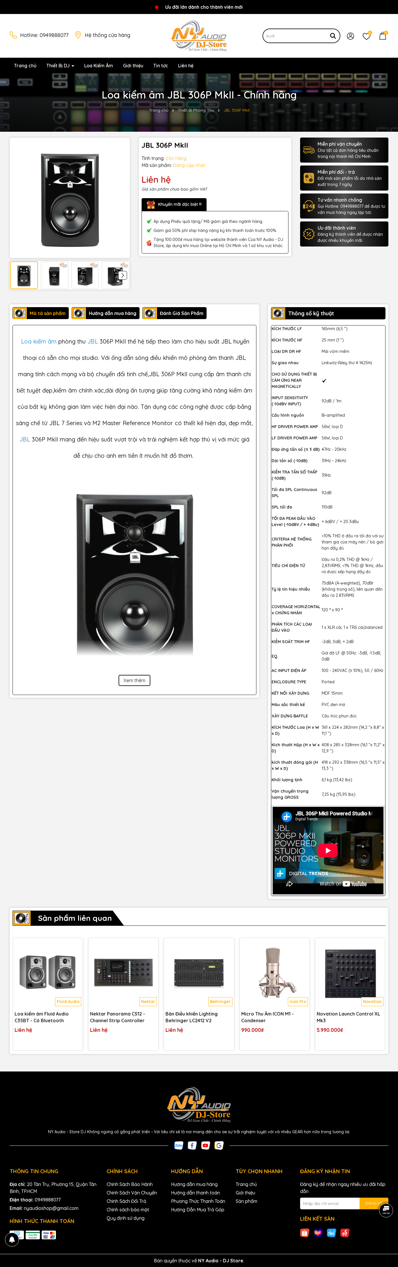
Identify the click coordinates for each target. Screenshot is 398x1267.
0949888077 (54, 35)
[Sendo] (345, 1232)
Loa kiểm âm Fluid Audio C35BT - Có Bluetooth (42, 1017)
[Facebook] (192, 1145)
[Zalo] (179, 1145)
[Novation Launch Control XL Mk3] (350, 973)
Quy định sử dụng (126, 1218)
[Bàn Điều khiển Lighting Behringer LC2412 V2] (199, 973)
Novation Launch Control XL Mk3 (348, 1017)
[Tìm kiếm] (333, 36)
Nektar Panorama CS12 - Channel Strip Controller (117, 1017)
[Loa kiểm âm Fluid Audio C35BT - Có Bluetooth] (48, 973)
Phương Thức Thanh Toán (198, 1201)
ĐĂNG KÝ (374, 1203)
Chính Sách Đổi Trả (126, 1201)
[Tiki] (331, 1232)
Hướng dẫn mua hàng (194, 1184)
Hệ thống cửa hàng (107, 35)
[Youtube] (205, 1145)
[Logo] (199, 35)
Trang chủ (25, 65)
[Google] (219, 1145)
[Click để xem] (69, 197)
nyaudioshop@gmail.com (51, 1208)
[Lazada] (318, 1232)
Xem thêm (134, 680)
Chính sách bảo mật (128, 1210)
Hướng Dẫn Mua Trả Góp (197, 1210)
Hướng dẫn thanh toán (195, 1193)
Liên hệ (185, 65)
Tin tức (160, 65)
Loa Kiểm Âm (98, 65)
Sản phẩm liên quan (75, 918)
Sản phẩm (246, 1201)
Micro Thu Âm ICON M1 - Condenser (267, 1017)
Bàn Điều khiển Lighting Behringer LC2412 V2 (191, 1017)
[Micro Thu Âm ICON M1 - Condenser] (274, 973)
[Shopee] (304, 1232)
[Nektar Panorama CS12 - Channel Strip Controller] (123, 973)
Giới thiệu (133, 65)
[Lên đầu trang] (386, 1232)
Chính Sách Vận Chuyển (132, 1193)
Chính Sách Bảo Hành (130, 1184)
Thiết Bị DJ (58, 65)
